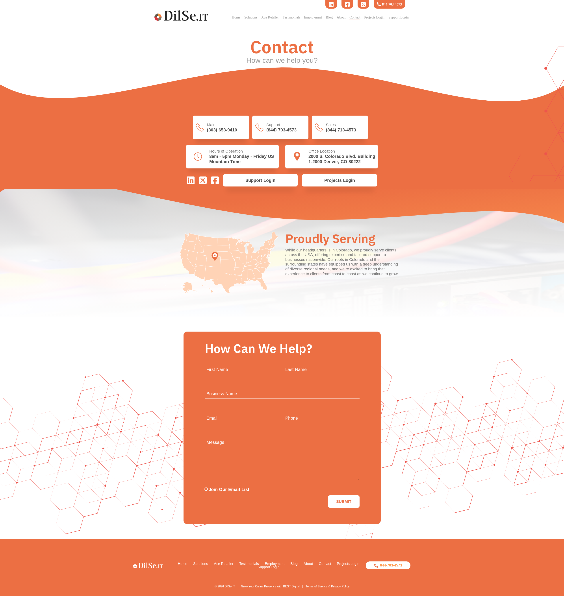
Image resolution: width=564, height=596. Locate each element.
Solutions (250, 17)
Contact (354, 17)
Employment (313, 17)
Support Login (398, 17)
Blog (329, 17)
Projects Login (374, 17)
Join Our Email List (229, 489)
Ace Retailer (270, 17)
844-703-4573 (392, 4)
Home (236, 17)
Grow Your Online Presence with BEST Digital (270, 586)
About (341, 17)
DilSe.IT (230, 586)
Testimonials (291, 17)
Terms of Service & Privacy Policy (328, 586)
